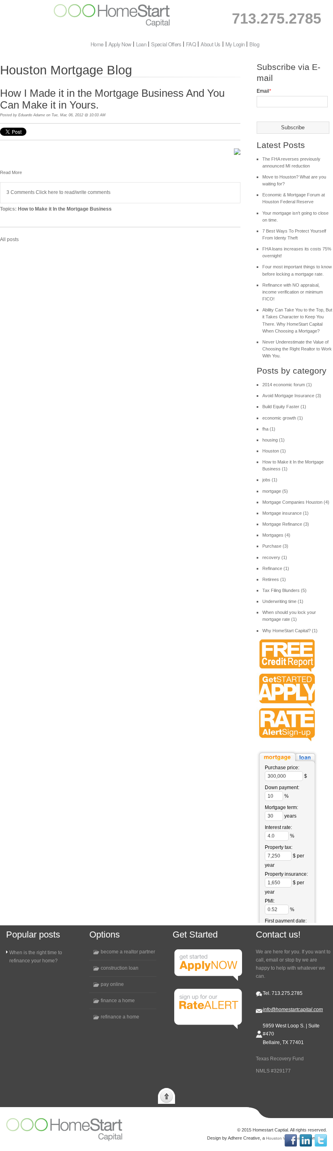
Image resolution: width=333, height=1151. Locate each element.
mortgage (275, 491)
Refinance (275, 568)
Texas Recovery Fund (280, 1059)
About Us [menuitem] (211, 44)
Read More (11, 172)
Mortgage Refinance (285, 524)
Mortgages (276, 535)
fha (268, 428)
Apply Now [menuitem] (119, 44)
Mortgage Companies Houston (295, 502)
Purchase (275, 546)
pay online (112, 984)
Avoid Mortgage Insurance (291, 395)
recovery (274, 557)
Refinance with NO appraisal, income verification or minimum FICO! (292, 292)
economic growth (282, 418)
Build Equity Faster (284, 406)
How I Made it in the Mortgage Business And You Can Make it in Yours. (112, 99)
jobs (269, 479)
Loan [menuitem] (141, 44)
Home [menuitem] (97, 44)
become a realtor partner (128, 952)
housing (273, 439)
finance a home (118, 1000)
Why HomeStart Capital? (290, 630)
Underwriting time (282, 601)
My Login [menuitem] (235, 44)
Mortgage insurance (285, 513)
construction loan (119, 968)
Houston (274, 450)
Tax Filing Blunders (284, 590)
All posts (9, 239)
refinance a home (120, 1017)
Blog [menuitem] (254, 44)
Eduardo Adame (31, 115)
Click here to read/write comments (73, 192)
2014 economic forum (287, 384)
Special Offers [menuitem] (166, 44)
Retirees (274, 579)
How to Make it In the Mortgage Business (65, 209)
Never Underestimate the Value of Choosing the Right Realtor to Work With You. (297, 348)
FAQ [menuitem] (191, 44)
